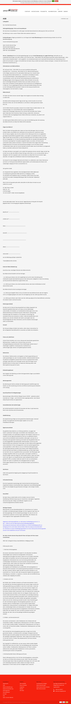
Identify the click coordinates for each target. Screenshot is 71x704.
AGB (67, 18)
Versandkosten (6, 692)
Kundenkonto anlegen (42, 683)
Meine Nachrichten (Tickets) (43, 687)
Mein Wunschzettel (41, 688)
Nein (57, 1)
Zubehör (60, 11)
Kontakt (4, 694)
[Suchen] (57, 9)
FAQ (4, 695)
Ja (53, 1)
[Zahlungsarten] (60, 702)
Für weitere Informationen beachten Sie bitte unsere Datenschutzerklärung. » (36, 2)
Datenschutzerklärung (8, 688)
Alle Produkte (23, 683)
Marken (66, 11)
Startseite (27, 11)
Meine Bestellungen (41, 685)
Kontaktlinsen (35, 11)
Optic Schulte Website (8, 697)
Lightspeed (28, 702)
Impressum (5, 683)
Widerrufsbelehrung (7, 687)
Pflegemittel (43, 11)
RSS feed (22, 690)
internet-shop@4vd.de (60, 691)
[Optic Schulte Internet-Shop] (10, 10)
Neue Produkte (23, 685)
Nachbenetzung (52, 11)
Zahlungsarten (6, 690)
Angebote (22, 687)
